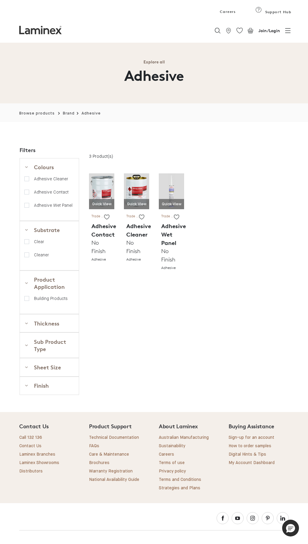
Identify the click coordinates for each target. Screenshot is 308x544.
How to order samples (250, 446)
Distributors (31, 471)
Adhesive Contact (51, 192)
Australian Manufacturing (184, 438)
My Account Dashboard (252, 463)
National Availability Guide (114, 480)
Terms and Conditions (180, 480)
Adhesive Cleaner (51, 178)
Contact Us (30, 446)
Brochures (99, 463)
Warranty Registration (111, 471)
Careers (227, 11)
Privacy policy (172, 471)
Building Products (51, 298)
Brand (69, 113)
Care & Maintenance (109, 454)
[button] (290, 528)
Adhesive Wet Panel (53, 205)
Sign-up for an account (251, 438)
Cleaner (41, 254)
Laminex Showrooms (39, 463)
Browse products (37, 113)
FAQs (94, 446)
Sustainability (172, 446)
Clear (39, 241)
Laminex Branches (37, 454)
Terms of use (172, 463)
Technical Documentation (114, 438)
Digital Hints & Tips (247, 454)
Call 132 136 (30, 438)
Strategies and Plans (179, 488)
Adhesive (91, 113)
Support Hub (277, 12)
